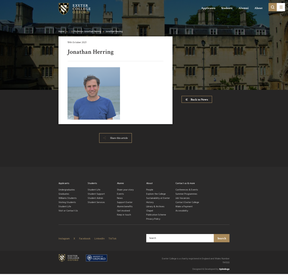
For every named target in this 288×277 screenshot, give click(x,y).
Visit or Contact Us (68, 211)
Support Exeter (124, 202)
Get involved (123, 211)
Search (222, 238)
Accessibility (182, 211)
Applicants (208, 8)
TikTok (112, 239)
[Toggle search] (272, 7)
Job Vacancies (183, 198)
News (120, 198)
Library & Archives (155, 207)
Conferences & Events (187, 190)
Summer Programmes (186, 194)
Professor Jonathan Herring (87, 32)
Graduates (63, 194)
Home (61, 32)
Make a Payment (184, 207)
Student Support (96, 194)
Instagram (64, 239)
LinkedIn (99, 239)
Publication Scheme (156, 215)
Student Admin (95, 198)
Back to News (199, 100)
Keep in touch (124, 215)
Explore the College (156, 194)
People (149, 190)
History (150, 202)
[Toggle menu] (281, 7)
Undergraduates (66, 190)
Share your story (125, 190)
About (258, 8)
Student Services (96, 202)
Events (120, 194)
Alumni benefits (125, 207)
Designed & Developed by (211, 269)
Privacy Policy (153, 219)
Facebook (84, 239)
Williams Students (67, 198)
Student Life (64, 207)
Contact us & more (185, 183)
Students (226, 8)
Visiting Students (67, 202)
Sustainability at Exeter (158, 198)
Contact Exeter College (187, 202)
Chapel (149, 211)
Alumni (243, 8)
